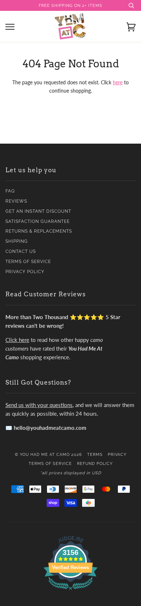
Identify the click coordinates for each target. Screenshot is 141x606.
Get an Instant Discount (38, 211)
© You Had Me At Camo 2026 (48, 454)
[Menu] (9, 26)
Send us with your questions (39, 405)
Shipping (16, 241)
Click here (17, 339)
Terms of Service (28, 261)
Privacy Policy (24, 271)
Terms (95, 454)
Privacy (117, 454)
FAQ (10, 191)
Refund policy (95, 463)
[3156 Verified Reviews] (70, 591)
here (118, 82)
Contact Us (20, 251)
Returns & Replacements (38, 231)
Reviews (16, 201)
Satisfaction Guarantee (37, 221)
